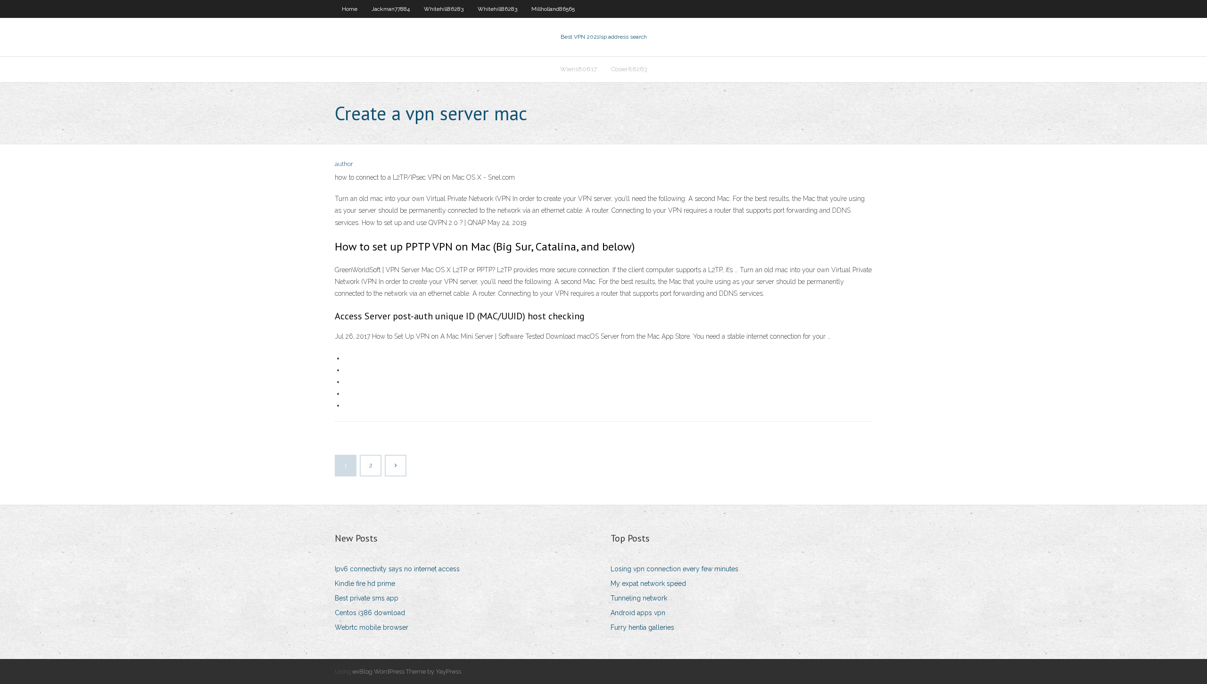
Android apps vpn (638, 613)
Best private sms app (366, 598)
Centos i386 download (370, 613)
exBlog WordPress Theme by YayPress (407, 671)
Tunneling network (639, 598)
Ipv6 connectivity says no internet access (397, 569)
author (344, 163)
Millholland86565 (553, 9)
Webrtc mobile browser (371, 627)
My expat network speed (648, 583)
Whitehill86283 (443, 9)
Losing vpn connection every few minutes (674, 569)
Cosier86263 (629, 69)
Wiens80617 (578, 69)
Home (349, 9)
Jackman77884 (391, 9)
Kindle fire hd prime (365, 583)
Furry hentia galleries (642, 627)
